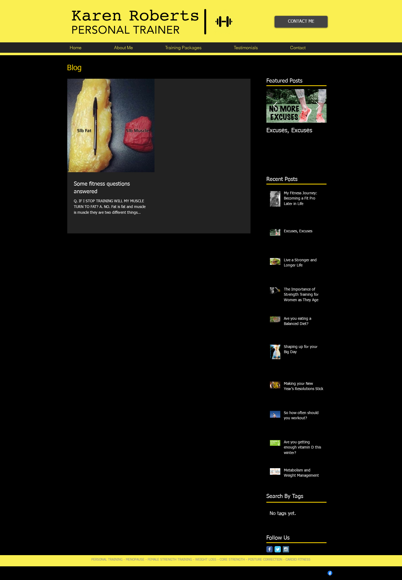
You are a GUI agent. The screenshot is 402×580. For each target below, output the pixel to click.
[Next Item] (317, 106)
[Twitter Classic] (278, 549)
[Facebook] (330, 573)
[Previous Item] (275, 106)
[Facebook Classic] (269, 549)
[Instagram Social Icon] (286, 549)
